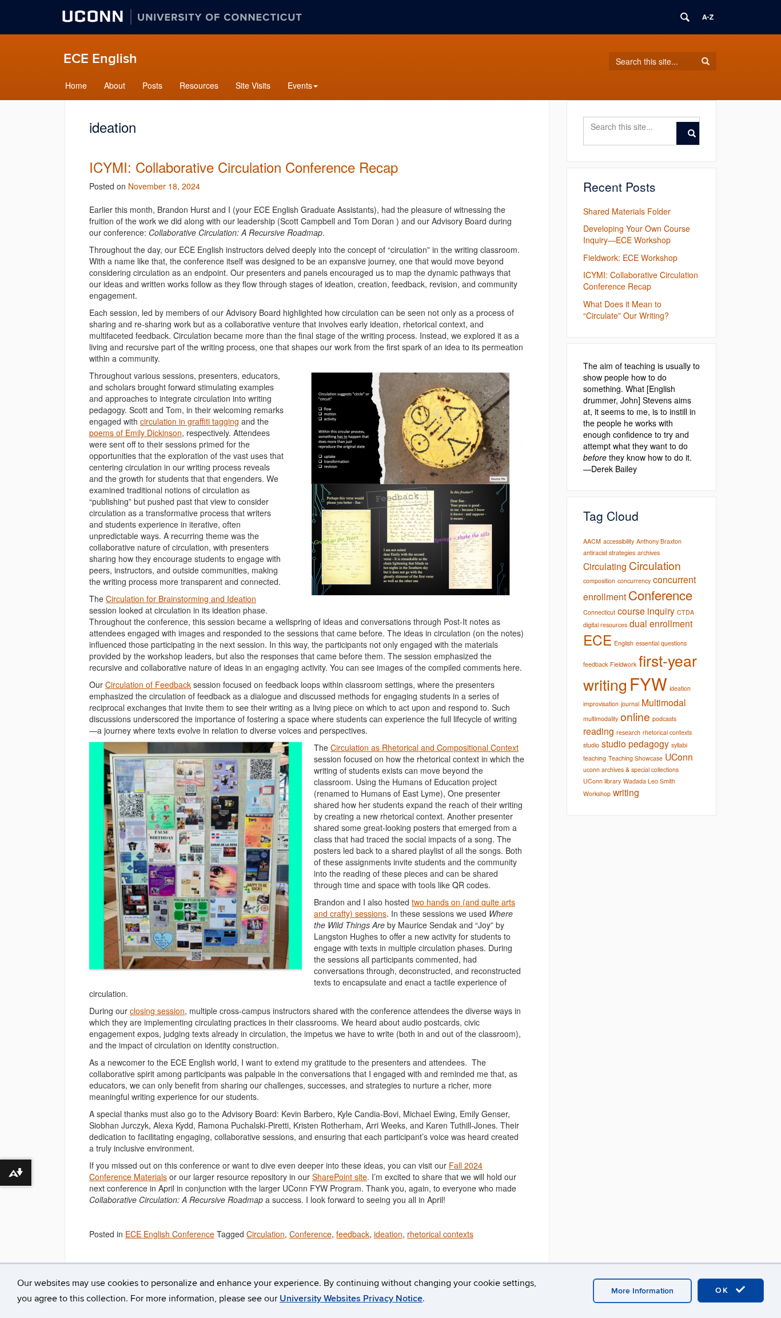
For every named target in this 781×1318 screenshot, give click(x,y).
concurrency (634, 580)
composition (599, 580)
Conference (310, 1234)
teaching (594, 758)
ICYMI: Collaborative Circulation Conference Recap (243, 167)
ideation (388, 1234)
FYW (648, 683)
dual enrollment (660, 623)
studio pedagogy (635, 743)
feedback (352, 1234)
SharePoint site (339, 1176)
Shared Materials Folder (627, 211)
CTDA (685, 612)
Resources (199, 85)
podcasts (664, 718)
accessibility (618, 541)
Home (76, 85)
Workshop (597, 793)
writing (626, 792)
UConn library (602, 781)
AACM (592, 541)
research (628, 732)
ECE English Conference (169, 1234)
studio (591, 745)
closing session (157, 1010)
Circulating (605, 566)
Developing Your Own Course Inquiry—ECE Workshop (636, 234)
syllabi (679, 745)
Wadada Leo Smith (649, 781)
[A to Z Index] (708, 17)
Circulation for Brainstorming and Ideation (181, 598)
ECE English (100, 58)
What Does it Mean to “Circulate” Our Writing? (626, 309)
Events (300, 85)
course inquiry (646, 610)
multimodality (600, 718)
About (114, 85)
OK (723, 1290)
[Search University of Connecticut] (685, 17)
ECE (597, 640)
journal (630, 703)
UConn (679, 756)
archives (648, 552)
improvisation (601, 703)
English (623, 643)
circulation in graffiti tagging (189, 421)
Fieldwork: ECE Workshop (630, 257)
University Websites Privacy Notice (351, 1298)
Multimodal (663, 702)
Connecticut (599, 612)
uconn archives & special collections (631, 769)
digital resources (605, 624)
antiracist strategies (609, 552)
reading (598, 731)
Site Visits (253, 85)
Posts (152, 85)
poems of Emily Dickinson (135, 432)
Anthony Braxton (659, 541)
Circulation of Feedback (148, 684)
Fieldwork (623, 664)
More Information (642, 1291)
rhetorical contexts (440, 1234)
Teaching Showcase (635, 758)
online (635, 716)
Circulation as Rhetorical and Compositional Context (424, 747)
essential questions (661, 643)
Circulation (265, 1234)
